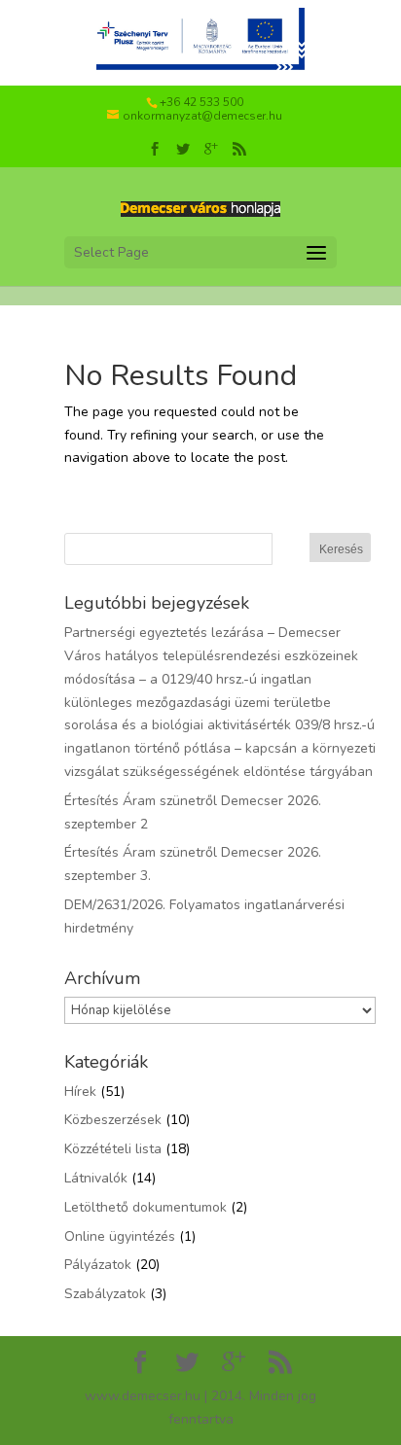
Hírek (80, 1091)
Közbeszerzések (113, 1119)
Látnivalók (96, 1178)
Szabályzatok (105, 1294)
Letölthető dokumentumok (145, 1207)
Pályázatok (97, 1264)
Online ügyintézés (119, 1236)
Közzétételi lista (113, 1149)
